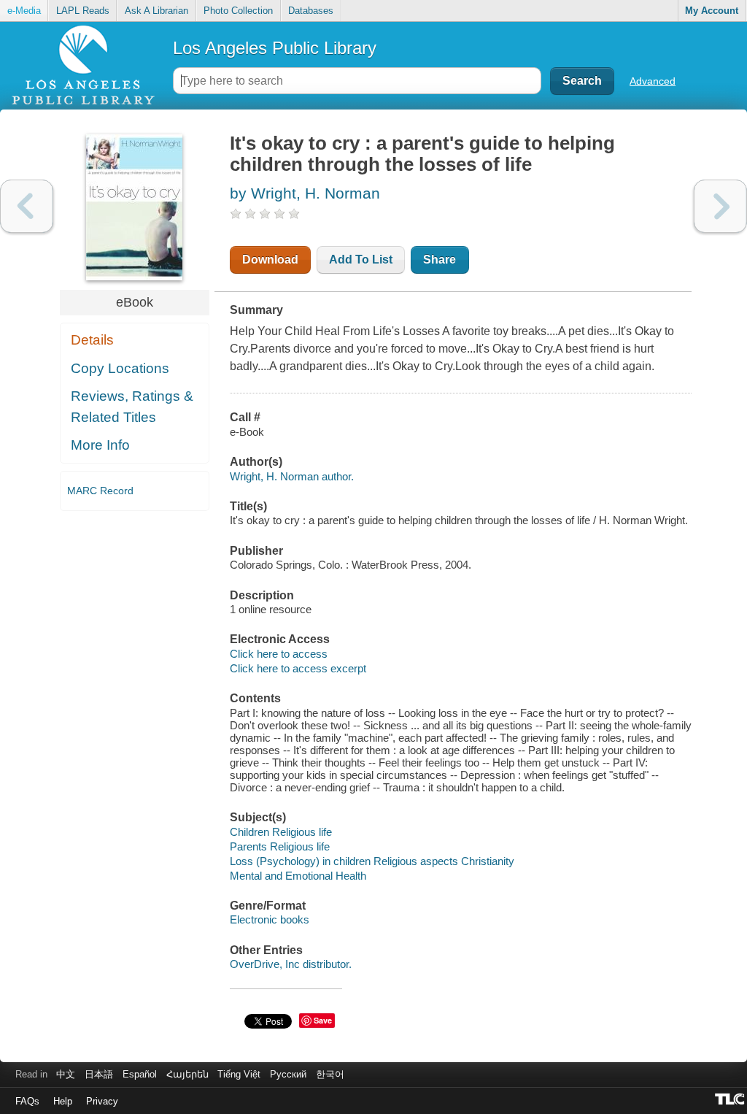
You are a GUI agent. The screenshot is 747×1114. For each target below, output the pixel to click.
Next (720, 206)
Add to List (360, 259)
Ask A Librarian (156, 10)
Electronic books (269, 919)
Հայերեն (187, 1074)
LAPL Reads (82, 10)
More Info (100, 445)
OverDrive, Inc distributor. (291, 964)
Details (92, 339)
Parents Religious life (280, 846)
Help (62, 1101)
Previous (26, 206)
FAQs (27, 1101)
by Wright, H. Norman (305, 193)
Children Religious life (281, 832)
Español (140, 1074)
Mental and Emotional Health (298, 875)
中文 (65, 1074)
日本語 (99, 1074)
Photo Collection (238, 10)
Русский (288, 1074)
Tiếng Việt (238, 1074)
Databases (310, 10)
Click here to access (279, 654)
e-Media (24, 10)
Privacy (102, 1101)
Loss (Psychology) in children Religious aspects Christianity (372, 861)
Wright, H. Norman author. (292, 476)
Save (323, 1020)
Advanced (653, 81)
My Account (711, 10)
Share (439, 259)
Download (270, 259)
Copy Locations (120, 368)
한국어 (330, 1074)
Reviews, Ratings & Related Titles (132, 406)
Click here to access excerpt (298, 668)
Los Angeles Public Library (274, 48)
